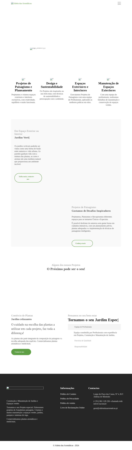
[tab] (94, 331)
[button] (94, 331)
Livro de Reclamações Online (72, 408)
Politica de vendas (67, 403)
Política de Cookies (68, 394)
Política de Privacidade (69, 399)
